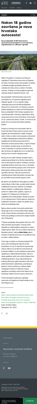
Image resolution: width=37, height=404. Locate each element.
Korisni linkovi (7, 338)
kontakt (12, 8)
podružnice (16, 3)
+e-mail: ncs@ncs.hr (10, 356)
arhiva (19, 8)
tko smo (4, 8)
